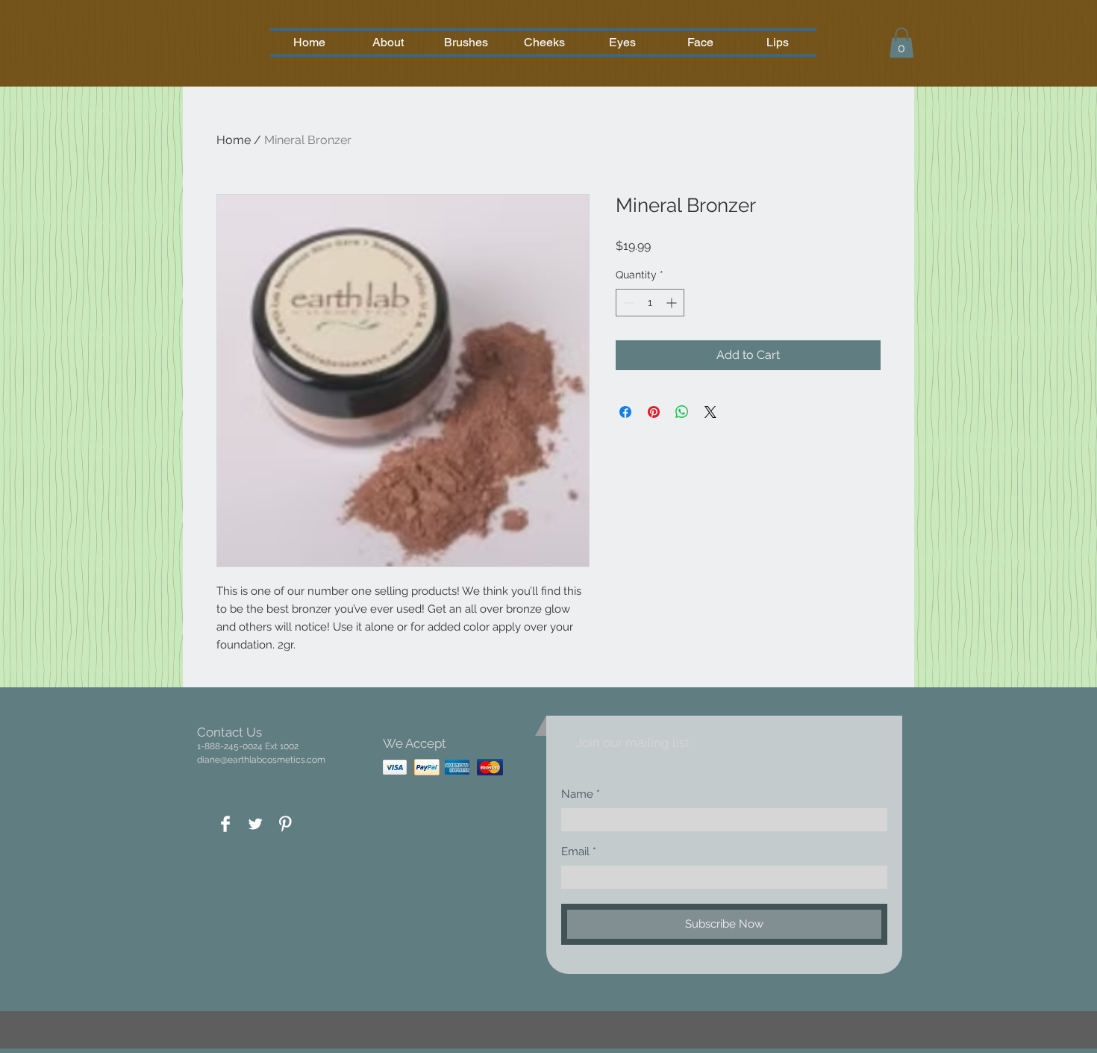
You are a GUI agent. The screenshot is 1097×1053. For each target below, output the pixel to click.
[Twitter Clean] (255, 824)
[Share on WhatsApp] (682, 412)
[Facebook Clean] (225, 824)
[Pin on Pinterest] (654, 412)
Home (233, 140)
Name (577, 794)
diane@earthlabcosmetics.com (261, 759)
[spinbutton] (650, 303)
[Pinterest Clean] (285, 824)
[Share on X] (710, 412)
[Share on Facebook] (625, 412)
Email (575, 851)
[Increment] (672, 303)
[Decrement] (627, 303)
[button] (901, 43)
